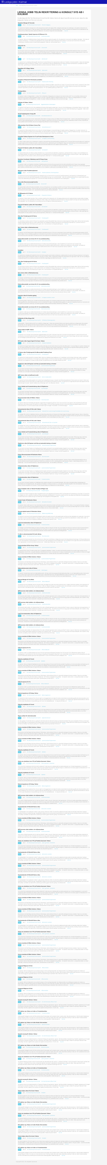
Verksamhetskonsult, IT (46, 127)
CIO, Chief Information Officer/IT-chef (49, 1001)
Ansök (19, 25)
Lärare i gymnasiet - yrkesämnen (47, 763)
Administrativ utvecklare (46, 808)
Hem (17, 5)
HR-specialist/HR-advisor (47, 195)
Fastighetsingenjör (45, 490)
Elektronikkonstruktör (46, 240)
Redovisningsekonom (46, 695)
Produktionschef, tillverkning (47, 81)
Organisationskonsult (46, 717)
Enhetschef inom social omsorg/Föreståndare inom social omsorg (55, 411)
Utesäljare (43, 1092)
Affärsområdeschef (46, 581)
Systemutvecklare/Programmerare (48, 365)
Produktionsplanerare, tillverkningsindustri (50, 172)
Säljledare (43, 661)
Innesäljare (44, 252)
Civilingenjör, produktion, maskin (48, 297)
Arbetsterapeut (44, 570)
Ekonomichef (44, 47)
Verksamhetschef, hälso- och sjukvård (49, 422)
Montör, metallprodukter (46, 377)
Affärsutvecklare (45, 967)
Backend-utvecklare (46, 1024)
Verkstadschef (45, 149)
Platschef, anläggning (46, 25)
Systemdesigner (44, 388)
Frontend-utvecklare (46, 479)
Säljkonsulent (44, 70)
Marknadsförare (45, 161)
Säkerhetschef (44, 59)
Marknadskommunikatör (47, 502)
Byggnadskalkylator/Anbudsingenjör (48, 104)
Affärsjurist (44, 93)
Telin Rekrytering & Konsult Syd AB (33, 25)
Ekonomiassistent (45, 399)
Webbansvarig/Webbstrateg (47, 513)
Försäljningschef (45, 218)
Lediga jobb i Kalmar (15, 2)
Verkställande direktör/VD (46, 115)
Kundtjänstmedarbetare (46, 343)
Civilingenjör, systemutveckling (48, 138)
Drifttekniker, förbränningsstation (48, 320)
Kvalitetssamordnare (45, 36)
